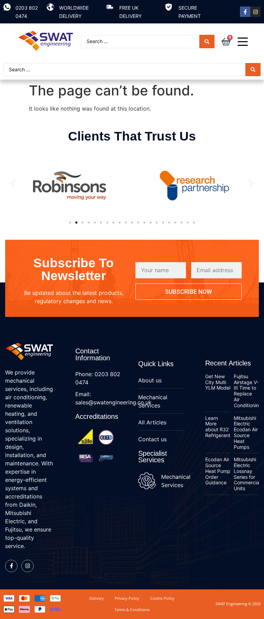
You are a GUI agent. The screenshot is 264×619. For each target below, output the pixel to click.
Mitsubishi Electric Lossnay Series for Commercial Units (247, 473)
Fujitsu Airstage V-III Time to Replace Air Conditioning (248, 390)
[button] (13, 183)
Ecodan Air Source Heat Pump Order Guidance (217, 470)
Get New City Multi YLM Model (217, 382)
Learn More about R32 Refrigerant (217, 426)
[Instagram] (255, 12)
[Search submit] (206, 41)
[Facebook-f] (245, 12)
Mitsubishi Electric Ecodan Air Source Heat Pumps (246, 432)
